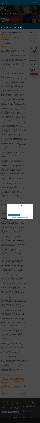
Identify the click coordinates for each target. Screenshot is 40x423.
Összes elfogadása (14, 214)
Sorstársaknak (28, 24)
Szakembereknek (4, 27)
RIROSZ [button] (2, 24)
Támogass (20, 27)
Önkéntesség (13, 27)
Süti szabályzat (14, 217)
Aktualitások (20, 24)
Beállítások (26, 214)
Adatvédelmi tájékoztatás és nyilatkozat (22, 217)
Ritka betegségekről (11, 24)
